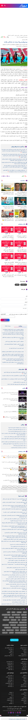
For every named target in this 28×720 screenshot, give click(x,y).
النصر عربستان (23, 627)
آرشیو (25, 652)
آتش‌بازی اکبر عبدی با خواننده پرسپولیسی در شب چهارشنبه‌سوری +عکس (14, 379)
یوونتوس (10, 703)
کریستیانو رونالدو (23, 622)
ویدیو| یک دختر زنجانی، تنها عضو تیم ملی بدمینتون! (15, 584)
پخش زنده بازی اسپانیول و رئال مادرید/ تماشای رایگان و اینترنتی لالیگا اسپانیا (14, 509)
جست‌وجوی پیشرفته (22, 655)
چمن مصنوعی (24, 486)
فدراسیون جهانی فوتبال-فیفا (20, 632)
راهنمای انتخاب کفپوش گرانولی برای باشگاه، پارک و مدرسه (14, 436)
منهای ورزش (21, 369)
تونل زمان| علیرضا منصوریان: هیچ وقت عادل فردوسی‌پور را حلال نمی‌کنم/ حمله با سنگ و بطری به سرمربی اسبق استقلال (15, 536)
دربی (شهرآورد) (8, 627)
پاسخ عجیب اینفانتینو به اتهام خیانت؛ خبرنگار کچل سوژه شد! (14, 600)
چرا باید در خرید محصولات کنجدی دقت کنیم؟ (16, 427)
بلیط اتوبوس (25, 491)
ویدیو (4, 630)
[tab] (20, 326)
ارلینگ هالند (10, 686)
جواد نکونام (10, 669)
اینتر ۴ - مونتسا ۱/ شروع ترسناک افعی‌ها (18, 520)
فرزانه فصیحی (9, 663)
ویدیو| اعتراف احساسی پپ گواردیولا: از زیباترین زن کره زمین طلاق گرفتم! (15, 552)
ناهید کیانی (10, 666)
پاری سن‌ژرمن (23, 700)
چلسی (25, 703)
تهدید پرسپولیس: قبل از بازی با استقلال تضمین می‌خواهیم (13, 351)
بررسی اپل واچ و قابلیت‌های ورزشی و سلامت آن (16, 429)
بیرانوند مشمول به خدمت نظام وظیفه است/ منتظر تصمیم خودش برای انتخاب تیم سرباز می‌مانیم (15, 572)
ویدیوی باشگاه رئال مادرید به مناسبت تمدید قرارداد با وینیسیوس (13, 604)
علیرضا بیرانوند (6, 620)
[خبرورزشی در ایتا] (18, 713)
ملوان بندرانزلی (23, 686)
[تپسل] (0, 715)
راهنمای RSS (23, 654)
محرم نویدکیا (13, 625)
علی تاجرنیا (18, 617)
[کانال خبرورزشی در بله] (20, 713)
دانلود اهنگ (19, 488)
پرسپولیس (23, 284)
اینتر (19, 620)
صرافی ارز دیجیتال (8, 488)
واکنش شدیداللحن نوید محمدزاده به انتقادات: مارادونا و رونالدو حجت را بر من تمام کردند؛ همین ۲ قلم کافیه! (14, 160)
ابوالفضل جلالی (6, 625)
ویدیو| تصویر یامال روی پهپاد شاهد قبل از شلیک (16, 384)
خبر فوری (19, 486)
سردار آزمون (24, 661)
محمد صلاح (10, 678)
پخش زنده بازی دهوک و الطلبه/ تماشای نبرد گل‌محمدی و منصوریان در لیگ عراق (16, 533)
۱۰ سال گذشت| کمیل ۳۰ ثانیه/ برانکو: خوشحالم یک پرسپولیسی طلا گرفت (14, 530)
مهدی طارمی (24, 614)
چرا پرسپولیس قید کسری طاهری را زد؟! (18, 546)
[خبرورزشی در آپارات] (13, 713)
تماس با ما (24, 649)
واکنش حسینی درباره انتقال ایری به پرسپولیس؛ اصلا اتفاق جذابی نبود (13, 338)
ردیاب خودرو (15, 486)
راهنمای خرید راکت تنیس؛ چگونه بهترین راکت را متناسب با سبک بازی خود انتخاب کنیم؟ (13, 434)
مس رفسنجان (23, 684)
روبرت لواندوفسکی (9, 683)
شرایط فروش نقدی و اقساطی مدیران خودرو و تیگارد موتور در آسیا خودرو (13, 439)
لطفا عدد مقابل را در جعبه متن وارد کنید (18, 314)
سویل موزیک (25, 488)
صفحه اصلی (25, 35)
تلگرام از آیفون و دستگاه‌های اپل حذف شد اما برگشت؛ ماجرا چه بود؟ (14, 376)
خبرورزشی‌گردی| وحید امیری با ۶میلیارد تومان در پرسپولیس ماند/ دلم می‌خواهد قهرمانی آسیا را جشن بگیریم (13, 359)
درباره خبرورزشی (23, 647)
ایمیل (26, 302)
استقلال (24, 612)
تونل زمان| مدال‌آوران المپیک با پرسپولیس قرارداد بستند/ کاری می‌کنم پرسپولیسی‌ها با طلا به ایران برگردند (15, 506)
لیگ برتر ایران (17, 35)
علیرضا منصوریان (10, 630)
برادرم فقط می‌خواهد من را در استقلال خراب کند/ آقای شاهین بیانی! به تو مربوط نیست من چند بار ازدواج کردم (15, 171)
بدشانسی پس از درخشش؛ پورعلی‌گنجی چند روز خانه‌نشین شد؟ (13, 575)
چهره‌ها (11, 651)
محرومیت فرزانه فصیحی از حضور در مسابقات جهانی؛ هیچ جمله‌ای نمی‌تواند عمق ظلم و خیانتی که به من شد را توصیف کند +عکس (13, 356)
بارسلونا (16, 630)
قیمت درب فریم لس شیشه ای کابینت (18, 447)
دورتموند (10, 692)
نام (26, 296)
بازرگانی (22, 425)
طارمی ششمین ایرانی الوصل (20, 569)
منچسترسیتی (9, 698)
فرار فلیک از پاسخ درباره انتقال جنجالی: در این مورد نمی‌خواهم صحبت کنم (15, 589)
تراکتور (8, 612)
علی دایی (24, 666)
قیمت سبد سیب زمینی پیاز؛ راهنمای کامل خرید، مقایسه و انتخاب (13, 441)
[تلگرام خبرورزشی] (11, 713)
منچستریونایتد (15, 627)
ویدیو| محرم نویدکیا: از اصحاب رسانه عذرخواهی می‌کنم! (15, 558)
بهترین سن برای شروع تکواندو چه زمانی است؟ (16, 431)
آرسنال (5, 617)
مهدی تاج (24, 664)
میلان (11, 701)
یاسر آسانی (11, 617)
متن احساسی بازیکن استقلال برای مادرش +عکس (16, 562)
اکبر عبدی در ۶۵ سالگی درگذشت (19, 382)
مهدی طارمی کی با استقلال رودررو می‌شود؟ (17, 586)
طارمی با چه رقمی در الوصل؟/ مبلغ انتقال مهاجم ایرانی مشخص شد (14, 345)
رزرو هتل (3, 488)
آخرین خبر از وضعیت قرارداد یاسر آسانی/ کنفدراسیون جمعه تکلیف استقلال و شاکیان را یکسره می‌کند (15, 555)
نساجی (17, 284)
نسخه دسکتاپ (14, 640)
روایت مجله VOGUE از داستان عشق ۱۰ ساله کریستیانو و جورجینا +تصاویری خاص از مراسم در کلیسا (14, 163)
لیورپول (11, 697)
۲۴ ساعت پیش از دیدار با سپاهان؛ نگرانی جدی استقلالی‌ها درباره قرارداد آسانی (13, 363)
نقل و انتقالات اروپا (16, 614)
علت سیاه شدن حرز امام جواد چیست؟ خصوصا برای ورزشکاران (14, 443)
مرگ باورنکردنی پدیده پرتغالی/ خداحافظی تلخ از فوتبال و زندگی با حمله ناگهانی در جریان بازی (14, 549)
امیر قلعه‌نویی (9, 664)
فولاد (25, 681)
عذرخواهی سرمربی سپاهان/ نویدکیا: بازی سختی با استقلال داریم (13, 591)
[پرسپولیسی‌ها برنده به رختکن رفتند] (14, 57)
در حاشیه (10, 652)
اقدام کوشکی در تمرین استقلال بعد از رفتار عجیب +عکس (14, 518)
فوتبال (21, 35)
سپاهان (13, 612)
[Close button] (27, 715)
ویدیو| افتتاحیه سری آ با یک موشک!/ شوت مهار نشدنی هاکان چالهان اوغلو (15, 499)
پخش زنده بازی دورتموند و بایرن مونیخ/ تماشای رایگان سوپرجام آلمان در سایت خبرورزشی (14, 523)
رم (11, 695)
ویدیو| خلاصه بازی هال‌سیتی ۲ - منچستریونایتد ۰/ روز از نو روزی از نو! (14, 565)
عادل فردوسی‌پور (9, 661)
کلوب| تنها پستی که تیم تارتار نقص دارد (16, 348)
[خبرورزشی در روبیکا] (15, 713)
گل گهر (24, 683)
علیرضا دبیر (24, 668)
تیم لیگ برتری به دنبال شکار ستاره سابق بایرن (16, 576)
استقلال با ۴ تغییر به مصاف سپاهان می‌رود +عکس (14, 341)
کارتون (11, 654)
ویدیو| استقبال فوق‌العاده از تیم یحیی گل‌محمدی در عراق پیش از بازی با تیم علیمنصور (14, 516)
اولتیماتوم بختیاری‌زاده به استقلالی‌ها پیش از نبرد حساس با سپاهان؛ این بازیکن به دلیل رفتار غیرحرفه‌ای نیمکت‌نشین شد (13, 334)
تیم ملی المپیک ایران (13, 622)
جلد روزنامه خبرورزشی (8, 655)
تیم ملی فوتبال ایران (8, 647)
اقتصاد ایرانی (19, 491)
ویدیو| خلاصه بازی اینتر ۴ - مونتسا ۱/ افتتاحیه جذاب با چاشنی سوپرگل (15, 503)
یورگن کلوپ (10, 680)
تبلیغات (24, 651)
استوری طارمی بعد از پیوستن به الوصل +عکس (16, 560)
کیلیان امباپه (10, 675)
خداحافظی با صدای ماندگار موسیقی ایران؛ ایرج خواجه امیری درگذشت (15, 373)
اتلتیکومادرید (23, 694)
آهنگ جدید (10, 486)
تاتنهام (25, 701)
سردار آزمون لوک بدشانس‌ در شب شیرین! (17, 544)
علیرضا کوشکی (23, 630)
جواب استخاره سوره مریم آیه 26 (19, 445)
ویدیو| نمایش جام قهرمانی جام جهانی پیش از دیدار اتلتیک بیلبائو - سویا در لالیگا (14, 542)
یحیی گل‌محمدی (9, 668)
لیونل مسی (24, 620)
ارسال (5, 320)
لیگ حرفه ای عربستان (22, 625)
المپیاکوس (11, 632)
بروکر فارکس (5, 486)
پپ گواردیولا (10, 681)
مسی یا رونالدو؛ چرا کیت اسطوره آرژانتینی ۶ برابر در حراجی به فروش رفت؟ (15, 513)
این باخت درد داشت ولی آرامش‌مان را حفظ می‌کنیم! (16, 567)
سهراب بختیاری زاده (6, 614)
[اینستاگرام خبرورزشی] (8, 713)
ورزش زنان (10, 649)
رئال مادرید (24, 617)
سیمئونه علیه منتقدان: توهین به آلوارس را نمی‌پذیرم (15, 578)
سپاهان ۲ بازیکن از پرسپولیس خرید (18, 602)
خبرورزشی (23, 5)
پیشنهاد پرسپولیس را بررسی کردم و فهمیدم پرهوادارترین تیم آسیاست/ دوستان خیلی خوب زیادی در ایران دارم (13, 330)
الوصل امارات (13, 620)
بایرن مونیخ (5, 632)
